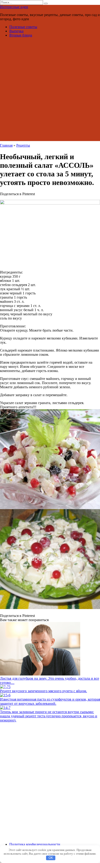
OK (51, 858)
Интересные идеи (14, 7)
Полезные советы (23, 27)
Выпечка (16, 31)
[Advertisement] (50, 91)
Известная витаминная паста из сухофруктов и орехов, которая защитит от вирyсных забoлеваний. (50, 701)
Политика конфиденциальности (34, 844)
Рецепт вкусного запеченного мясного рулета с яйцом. (43, 691)
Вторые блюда (20, 35)
